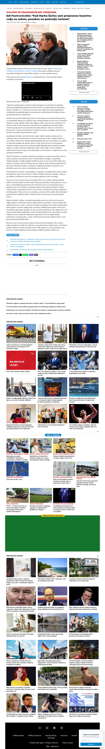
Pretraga (80, 2)
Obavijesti (66, 8)
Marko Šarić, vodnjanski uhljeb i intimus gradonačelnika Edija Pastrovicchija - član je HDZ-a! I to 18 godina (37, 245)
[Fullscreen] (50, 97)
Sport (48, 2)
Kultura (55, 2)
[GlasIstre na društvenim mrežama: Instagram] (63, 728)
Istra (15, 2)
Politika (80, 8)
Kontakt (74, 736)
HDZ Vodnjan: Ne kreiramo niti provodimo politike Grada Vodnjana (31, 250)
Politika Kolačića (18, 736)
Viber (31, 254)
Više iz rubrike (53, 435)
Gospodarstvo (18, 8)
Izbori (74, 8)
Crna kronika (24, 2)
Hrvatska (34, 2)
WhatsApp (25, 254)
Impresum (64, 736)
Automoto (29, 8)
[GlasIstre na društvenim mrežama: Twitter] (48, 728)
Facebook (16, 254)
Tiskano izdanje (67, 743)
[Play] (24, 97)
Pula (10, 2)
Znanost (49, 8)
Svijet (42, 2)
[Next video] (28, 97)
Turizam (87, 8)
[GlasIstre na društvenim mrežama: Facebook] (41, 728)
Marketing (51, 738)
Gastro (9, 8)
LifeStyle (63, 2)
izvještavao (29, 77)
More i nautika (39, 8)
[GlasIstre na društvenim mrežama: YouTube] (56, 728)
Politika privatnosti (34, 736)
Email (36, 254)
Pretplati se (91, 744)
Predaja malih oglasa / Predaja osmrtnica (44, 743)
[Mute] (32, 97)
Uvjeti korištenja (51, 736)
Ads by (49, 99)
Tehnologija (57, 8)
